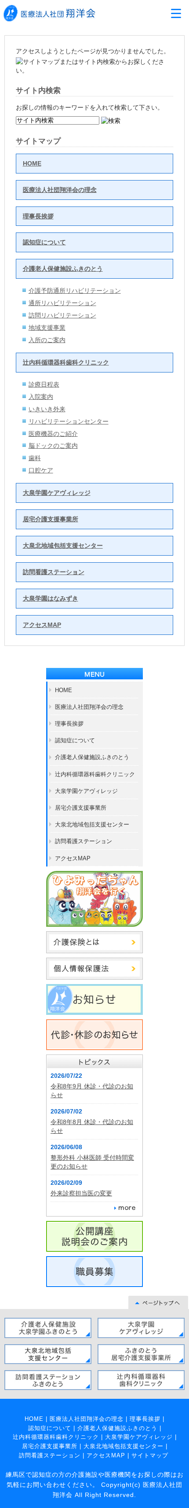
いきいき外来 (47, 409)
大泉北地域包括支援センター (63, 545)
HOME (32, 163)
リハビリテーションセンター (69, 421)
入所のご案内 (47, 339)
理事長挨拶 (38, 216)
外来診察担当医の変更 (81, 1193)
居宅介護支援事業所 (50, 519)
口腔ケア (41, 470)
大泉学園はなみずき (50, 598)
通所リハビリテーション (62, 302)
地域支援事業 (47, 327)
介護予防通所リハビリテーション (75, 290)
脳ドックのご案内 (53, 445)
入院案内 (41, 396)
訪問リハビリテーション (62, 315)
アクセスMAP (42, 624)
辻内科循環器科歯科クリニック (66, 362)
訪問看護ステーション (53, 571)
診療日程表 (44, 384)
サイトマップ (149, 1455)
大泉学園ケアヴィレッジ (57, 492)
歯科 (35, 457)
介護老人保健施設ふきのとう (63, 268)
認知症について (44, 242)
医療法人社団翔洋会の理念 (60, 189)
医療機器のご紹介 (53, 433)
